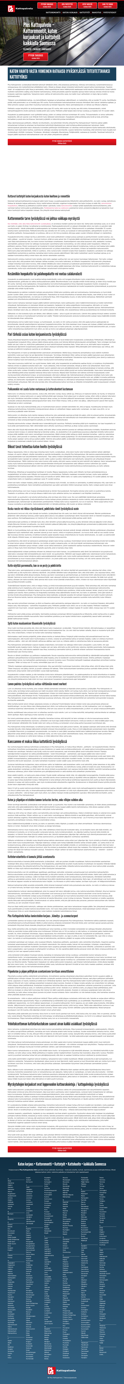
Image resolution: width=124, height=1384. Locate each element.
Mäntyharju (66, 1197)
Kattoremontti (53, 12)
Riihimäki (84, 1217)
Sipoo (83, 1293)
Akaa (9, 1181)
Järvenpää (29, 1223)
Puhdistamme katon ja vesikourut (56, 208)
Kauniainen (30, 1282)
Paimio (65, 1260)
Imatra (10, 1353)
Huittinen (11, 1316)
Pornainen (66, 1328)
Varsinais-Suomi (104, 1273)
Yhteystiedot (109, 12)
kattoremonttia (66, 206)
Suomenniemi (85, 1325)
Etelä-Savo (11, 1241)
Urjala (101, 1230)
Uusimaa (102, 1245)
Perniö (65, 1281)
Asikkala (10, 1202)
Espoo (10, 1235)
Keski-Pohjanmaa (32, 1303)
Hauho (10, 1295)
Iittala (9, 1343)
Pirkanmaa (66, 1304)
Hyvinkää (11, 1322)
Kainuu (28, 1233)
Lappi (46, 1257)
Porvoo (65, 1330)
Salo (82, 1252)
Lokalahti (47, 1302)
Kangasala (29, 1241)
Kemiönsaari (30, 1295)
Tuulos (101, 1210)
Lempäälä (47, 1277)
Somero (83, 1307)
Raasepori (84, 1194)
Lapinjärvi (47, 1249)
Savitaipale (84, 1267)
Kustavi (46, 1212)
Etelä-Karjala (12, 1237)
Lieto (46, 1285)
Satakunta (84, 1263)
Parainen (66, 1264)
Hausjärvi (11, 1297)
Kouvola (47, 1188)
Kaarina (28, 1229)
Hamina (10, 1273)
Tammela (84, 1349)
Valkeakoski (103, 1256)
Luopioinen (48, 1313)
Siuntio (83, 1297)
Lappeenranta (49, 1255)
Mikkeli (46, 1352)
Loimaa (46, 1298)
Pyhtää (65, 1347)
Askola (10, 1206)
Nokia (65, 1217)
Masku (46, 1337)
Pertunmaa (66, 1285)
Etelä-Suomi (12, 1244)
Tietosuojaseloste (70, 1378)
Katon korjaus (70, 12)
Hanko (10, 1280)
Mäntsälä (66, 1190)
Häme (10, 1327)
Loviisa (46, 1306)
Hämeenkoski (12, 1329)
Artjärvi (10, 1200)
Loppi (46, 1304)
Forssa (10, 1257)
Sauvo (83, 1265)
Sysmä (83, 1331)
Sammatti (84, 1259)
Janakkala (29, 1191)
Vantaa (101, 1267)
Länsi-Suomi (48, 1323)
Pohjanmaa (66, 1311)
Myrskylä (66, 1188)
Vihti (100, 1297)
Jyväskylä (29, 1215)
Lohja (46, 1294)
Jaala (27, 1187)
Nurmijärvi (66, 1230)
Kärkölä (46, 1229)
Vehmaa (102, 1278)
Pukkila (65, 1336)
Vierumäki (102, 1295)
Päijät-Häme (85, 1182)
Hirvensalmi (12, 1310)
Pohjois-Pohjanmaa (69, 1315)
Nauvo (65, 1213)
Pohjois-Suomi (67, 1319)
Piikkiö (65, 1302)
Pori (64, 1326)
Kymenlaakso (48, 1222)
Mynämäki (66, 1186)
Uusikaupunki (103, 1243)
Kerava (28, 1299)
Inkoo (10, 1358)
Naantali (65, 1202)
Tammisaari (85, 1351)
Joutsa (28, 1200)
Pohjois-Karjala (68, 1313)
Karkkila (28, 1267)
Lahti (46, 1238)
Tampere (84, 1353)
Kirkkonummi (30, 1329)
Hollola (10, 1312)
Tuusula (102, 1214)
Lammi (46, 1247)
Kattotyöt (85, 12)
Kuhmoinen (48, 1199)
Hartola (10, 1284)
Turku (101, 1203)
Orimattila (66, 1241)
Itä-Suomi (29, 1182)
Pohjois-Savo (67, 1317)
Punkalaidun (67, 1341)
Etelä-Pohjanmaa (13, 1239)
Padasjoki (66, 1257)
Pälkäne (83, 1184)
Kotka (46, 1186)
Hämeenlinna (12, 1333)
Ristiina (83, 1223)
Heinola (10, 1299)
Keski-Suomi (30, 1305)
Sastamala (84, 1261)
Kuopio (46, 1201)
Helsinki (10, 1303)
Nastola (65, 1211)
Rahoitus (96, 12)
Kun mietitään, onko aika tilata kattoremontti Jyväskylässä (29, 224)
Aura (9, 1208)
